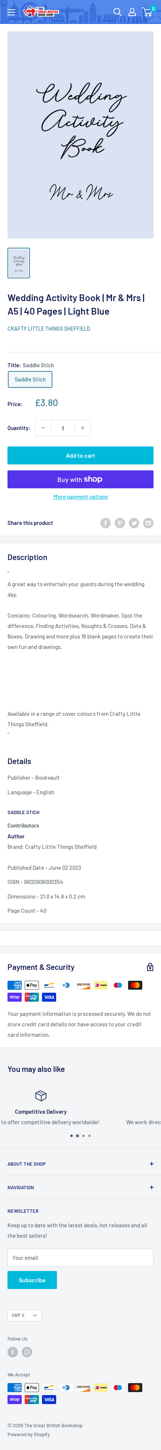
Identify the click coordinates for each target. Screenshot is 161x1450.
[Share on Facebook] (105, 522)
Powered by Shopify (28, 1434)
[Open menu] (11, 12)
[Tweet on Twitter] (134, 522)
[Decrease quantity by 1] (43, 428)
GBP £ (18, 1315)
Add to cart (80, 455)
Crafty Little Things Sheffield (48, 328)
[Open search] (117, 12)
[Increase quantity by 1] (83, 428)
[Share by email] (148, 522)
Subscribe (32, 1279)
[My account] (132, 12)
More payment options (81, 496)
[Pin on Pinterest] (120, 522)
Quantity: (18, 427)
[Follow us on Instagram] (27, 1352)
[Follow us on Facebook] (12, 1352)
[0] (147, 11)
